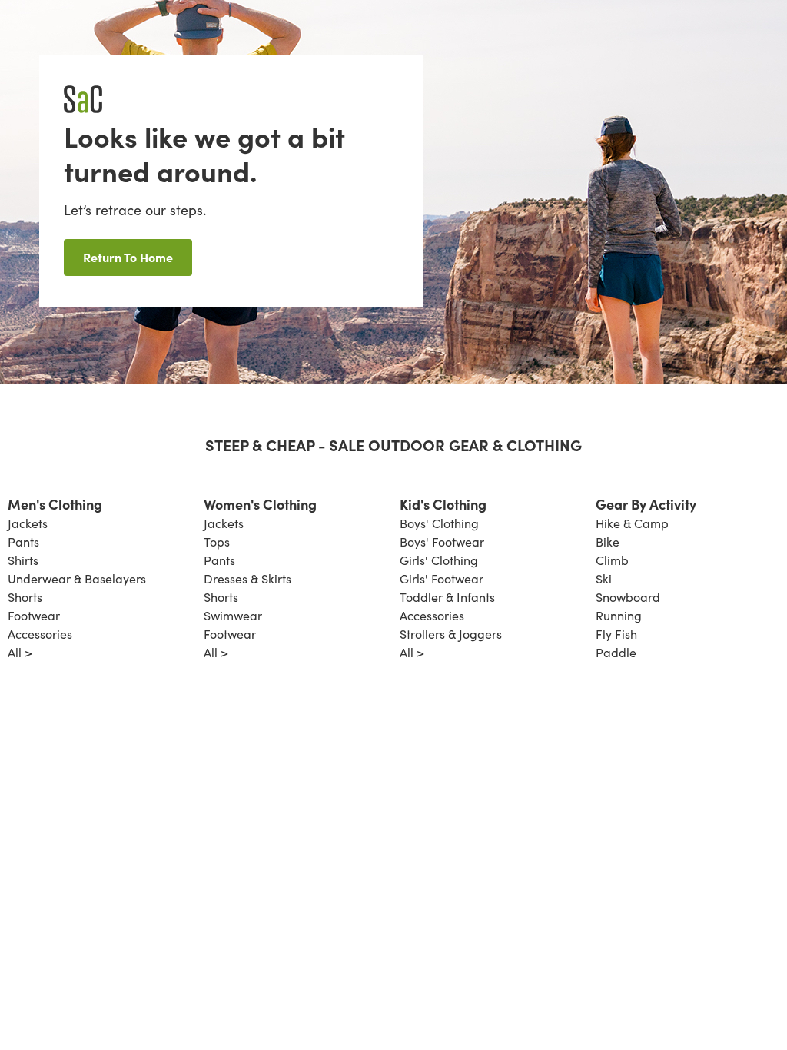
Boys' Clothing (439, 523)
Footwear (34, 615)
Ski (604, 578)
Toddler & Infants (447, 597)
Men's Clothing (55, 503)
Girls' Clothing (439, 560)
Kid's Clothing (443, 503)
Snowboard (628, 597)
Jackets (28, 523)
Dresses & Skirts (247, 578)
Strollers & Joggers (451, 634)
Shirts (23, 560)
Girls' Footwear (441, 578)
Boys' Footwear (442, 541)
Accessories (40, 634)
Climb (612, 560)
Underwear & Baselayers (77, 578)
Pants (23, 541)
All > (20, 652)
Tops (217, 541)
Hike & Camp (632, 523)
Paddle (616, 652)
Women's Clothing (260, 503)
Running (619, 615)
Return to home (128, 256)
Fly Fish (616, 634)
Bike (607, 541)
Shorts (25, 597)
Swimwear (233, 615)
